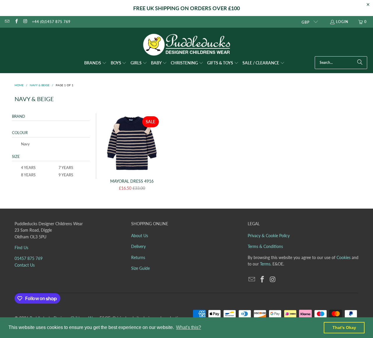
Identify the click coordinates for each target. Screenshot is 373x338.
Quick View (132, 155)
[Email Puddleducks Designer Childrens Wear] (6, 22)
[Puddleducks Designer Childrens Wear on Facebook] (15, 22)
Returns (138, 257)
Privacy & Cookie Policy (269, 235)
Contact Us (25, 265)
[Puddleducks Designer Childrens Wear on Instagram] (25, 22)
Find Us (21, 247)
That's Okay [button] (344, 327)
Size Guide (140, 268)
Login (342, 22)
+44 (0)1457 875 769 (51, 22)
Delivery (138, 246)
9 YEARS (65, 174)
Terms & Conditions (265, 246)
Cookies (344, 257)
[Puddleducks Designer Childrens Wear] (186, 45)
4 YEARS (28, 167)
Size (16, 156)
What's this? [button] (188, 327)
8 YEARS (28, 174)
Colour (20, 132)
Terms (265, 263)
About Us (139, 235)
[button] (95, 63)
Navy (25, 144)
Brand (18, 116)
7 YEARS (65, 167)
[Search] (360, 62)
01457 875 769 (29, 258)
